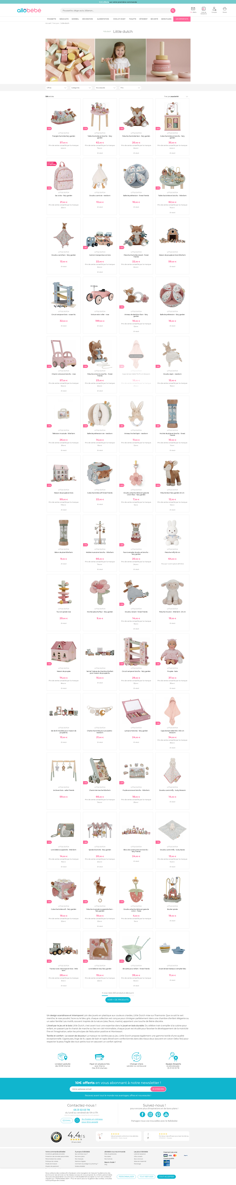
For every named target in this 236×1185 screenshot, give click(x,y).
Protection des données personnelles (57, 1156)
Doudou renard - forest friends (136, 612)
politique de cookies (57, 1180)
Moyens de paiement (52, 1166)
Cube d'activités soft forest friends (99, 493)
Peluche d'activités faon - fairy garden (136, 136)
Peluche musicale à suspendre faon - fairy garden (99, 910)
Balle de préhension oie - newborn (99, 433)
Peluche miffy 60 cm (172, 552)
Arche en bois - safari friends (63, 790)
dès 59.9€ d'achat (62, 1065)
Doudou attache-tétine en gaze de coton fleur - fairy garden (136, 493)
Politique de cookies (51, 1161)
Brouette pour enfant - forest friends (136, 969)
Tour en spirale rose (64, 612)
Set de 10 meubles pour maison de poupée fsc (63, 731)
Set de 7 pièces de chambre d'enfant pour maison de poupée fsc (100, 672)
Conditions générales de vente (55, 1154)
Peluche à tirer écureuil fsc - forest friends (99, 375)
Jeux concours (138, 1159)
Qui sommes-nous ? (81, 1154)
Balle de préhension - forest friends (136, 195)
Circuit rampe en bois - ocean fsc (64, 314)
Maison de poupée (63, 671)
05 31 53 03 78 (173, 1068)
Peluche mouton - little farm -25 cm (172, 612)
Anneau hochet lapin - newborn (136, 433)
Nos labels (107, 1156)
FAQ (105, 1164)
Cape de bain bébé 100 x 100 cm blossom (172, 731)
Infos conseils (138, 1156)
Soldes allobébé (80, 1166)
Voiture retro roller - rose (100, 314)
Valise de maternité (140, 1161)
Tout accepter (166, 1177)
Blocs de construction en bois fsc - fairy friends (136, 850)
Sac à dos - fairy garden (63, 195)
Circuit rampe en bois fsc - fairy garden (136, 671)
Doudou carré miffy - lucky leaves (172, 850)
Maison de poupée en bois (63, 493)
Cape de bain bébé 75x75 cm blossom (136, 374)
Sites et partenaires (110, 1154)
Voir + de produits (118, 1000)
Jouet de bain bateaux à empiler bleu (172, 969)
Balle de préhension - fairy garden (172, 314)
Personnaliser (126, 1177)
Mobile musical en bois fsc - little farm (100, 552)
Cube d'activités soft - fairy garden (63, 909)
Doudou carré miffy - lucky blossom (172, 790)
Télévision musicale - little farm (63, 433)
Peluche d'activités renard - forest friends (136, 256)
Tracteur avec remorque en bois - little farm (64, 969)
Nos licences (108, 1159)
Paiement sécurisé (170, 1152)
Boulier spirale (172, 909)
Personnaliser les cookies (53, 1159)
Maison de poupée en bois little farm (172, 255)
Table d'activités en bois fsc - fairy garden (100, 137)
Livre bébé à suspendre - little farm (63, 850)
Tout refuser (146, 1177)
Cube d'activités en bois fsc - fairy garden (172, 137)
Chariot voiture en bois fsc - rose (64, 374)
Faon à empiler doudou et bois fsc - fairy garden (136, 553)
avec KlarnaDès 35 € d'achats (100, 1066)
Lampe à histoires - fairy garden (136, 731)
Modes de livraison (51, 1164)
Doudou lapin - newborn (172, 374)
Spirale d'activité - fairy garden (100, 850)
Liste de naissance (140, 1154)
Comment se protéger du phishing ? (86, 1164)
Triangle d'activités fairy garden (63, 136)
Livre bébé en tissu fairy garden (99, 969)
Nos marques (79, 1159)
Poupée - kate (172, 671)
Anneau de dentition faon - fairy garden (136, 315)
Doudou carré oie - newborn (99, 195)
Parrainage (137, 1164)
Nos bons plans (80, 1156)
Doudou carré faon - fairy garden (64, 255)
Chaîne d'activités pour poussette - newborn (100, 731)
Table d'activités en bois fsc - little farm (172, 195)
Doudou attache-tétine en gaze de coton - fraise (136, 910)
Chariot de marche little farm (100, 790)
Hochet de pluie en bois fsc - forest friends (172, 434)
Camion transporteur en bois (100, 255)
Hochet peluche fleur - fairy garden (100, 612)
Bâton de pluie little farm (64, 552)
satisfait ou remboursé (136, 1065)
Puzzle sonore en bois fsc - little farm (136, 790)
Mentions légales (80, 1161)
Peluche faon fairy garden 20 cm (172, 493)
